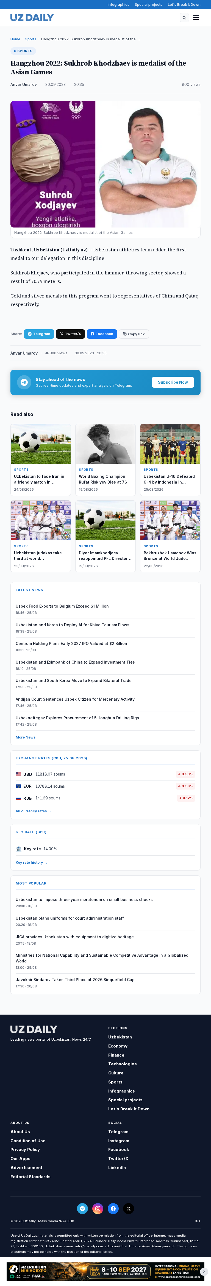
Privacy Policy (25, 1149)
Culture (116, 1073)
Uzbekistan (120, 1037)
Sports (30, 39)
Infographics (118, 4)
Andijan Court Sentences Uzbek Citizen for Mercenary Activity (75, 699)
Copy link (136, 334)
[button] (184, 17)
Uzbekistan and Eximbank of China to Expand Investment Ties (75, 662)
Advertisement (26, 1167)
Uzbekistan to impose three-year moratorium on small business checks (84, 899)
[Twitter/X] (128, 1208)
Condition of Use (28, 1140)
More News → (28, 737)
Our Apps (20, 1158)
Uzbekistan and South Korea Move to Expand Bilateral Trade (74, 680)
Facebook (104, 334)
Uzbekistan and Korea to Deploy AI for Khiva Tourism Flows (72, 624)
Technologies (122, 1063)
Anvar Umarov (23, 84)
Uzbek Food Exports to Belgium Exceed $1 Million (62, 606)
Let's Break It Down (184, 4)
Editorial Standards (30, 1176)
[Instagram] (97, 1208)
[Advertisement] (105, 1271)
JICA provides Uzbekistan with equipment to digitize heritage (75, 936)
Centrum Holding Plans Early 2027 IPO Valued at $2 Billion (71, 643)
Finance (116, 1055)
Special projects (148, 4)
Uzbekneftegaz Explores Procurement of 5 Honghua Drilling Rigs (77, 717)
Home (15, 39)
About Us (20, 1131)
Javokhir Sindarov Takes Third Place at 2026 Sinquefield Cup (75, 979)
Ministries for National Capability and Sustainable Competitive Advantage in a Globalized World (102, 958)
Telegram (41, 334)
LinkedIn (117, 1167)
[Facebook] (113, 1208)
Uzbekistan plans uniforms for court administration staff (70, 918)
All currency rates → (33, 811)
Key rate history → (32, 862)
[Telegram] (82, 1208)
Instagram (118, 1140)
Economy (117, 1046)
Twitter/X (73, 334)
